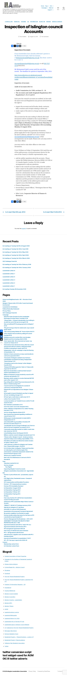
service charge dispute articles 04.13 (14, 412)
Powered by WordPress (43, 671)
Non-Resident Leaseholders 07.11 (13, 404)
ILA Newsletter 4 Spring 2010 (12, 490)
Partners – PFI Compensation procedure (15, 484)
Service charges (8, 465)
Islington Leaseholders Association (17, 671)
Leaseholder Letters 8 (9, 270)
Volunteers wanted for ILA (11, 463)
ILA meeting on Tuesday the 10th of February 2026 (17, 264)
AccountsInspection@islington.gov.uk (27, 64)
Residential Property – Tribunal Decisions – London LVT (19, 637)
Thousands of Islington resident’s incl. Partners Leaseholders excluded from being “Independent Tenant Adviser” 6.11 (18, 359)
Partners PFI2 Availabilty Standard (13, 486)
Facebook (7, 573)
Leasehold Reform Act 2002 (12, 618)
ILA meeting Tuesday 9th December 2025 (14, 289)
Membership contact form (11, 544)
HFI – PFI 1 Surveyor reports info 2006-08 (15, 540)
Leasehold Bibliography (11, 615)
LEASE (6, 609)
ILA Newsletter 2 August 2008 (12, 488)
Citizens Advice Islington (11, 564)
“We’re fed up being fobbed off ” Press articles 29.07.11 (19, 331)
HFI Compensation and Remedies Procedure (16, 482)
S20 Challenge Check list (10, 261)
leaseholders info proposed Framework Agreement (18, 511)
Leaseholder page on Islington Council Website (17, 624)
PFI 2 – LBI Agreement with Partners (14, 532)
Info (51, 6)
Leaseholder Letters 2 (9, 283)
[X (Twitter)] (15, 46)
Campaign (44, 8)
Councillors (9, 21)
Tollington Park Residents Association (15, 643)
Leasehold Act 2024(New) (10, 307)
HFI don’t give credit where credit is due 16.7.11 (17, 397)
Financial (17, 21)
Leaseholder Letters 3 (9, 280)
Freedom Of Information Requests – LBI (15, 584)
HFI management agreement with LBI (14, 528)
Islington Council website (11, 593)
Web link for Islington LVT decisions (14, 507)
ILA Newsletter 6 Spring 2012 (12, 494)
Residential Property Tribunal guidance (15, 640)
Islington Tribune (9, 606)
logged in (23, 228)
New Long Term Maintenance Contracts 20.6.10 (17, 457)
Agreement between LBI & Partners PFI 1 (15, 526)
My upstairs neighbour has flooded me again (16, 513)
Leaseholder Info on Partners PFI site (14, 621)
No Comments (45, 36)
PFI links (6, 496)
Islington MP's (8, 603)
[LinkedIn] (17, 46)
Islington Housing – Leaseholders (13, 600)
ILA (28, 21)
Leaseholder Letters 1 (9, 286)
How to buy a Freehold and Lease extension (16, 530)
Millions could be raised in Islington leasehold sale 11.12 (19, 435)
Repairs (48, 21)
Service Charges (57, 21)
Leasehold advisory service (12, 612)
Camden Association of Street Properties (15, 556)
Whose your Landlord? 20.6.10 (12, 455)
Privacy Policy (7, 311)
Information (34, 21)
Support (50, 10)
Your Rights (8, 467)
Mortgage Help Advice (11, 631)
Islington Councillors (10, 597)
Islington (42, 21)
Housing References (10, 590)
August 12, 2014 (34, 36)
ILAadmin (24, 36)
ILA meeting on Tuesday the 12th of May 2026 (15, 252)
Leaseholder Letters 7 (9, 273)
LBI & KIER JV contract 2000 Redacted (15, 509)
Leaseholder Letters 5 (9, 276)
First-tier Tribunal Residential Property (15, 576)
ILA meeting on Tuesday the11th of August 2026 (16, 246)
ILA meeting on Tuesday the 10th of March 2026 (16, 258)
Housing (23, 21)
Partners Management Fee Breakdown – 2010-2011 (18, 519)
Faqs (46, 6)
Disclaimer (7, 459)
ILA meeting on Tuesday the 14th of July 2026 (15, 249)
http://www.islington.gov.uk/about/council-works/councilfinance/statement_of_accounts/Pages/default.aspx (33, 77)
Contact (5, 542)
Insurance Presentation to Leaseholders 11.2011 (17, 538)
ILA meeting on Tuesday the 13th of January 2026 (17, 267)
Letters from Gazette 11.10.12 (12, 399)
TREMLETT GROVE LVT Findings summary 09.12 (17, 505)
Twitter (6, 646)
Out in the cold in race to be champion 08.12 (16, 406)
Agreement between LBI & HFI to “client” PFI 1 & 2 (17, 524)
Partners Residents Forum (11, 634)
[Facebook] (12, 46)
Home (42, 6)
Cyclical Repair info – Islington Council (14, 567)
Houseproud (8, 587)
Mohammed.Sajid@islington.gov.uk (27, 58)
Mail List (51, 8)
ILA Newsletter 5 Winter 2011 (12, 492)
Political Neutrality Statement (11, 309)
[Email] (20, 46)
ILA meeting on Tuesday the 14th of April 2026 (16, 255)
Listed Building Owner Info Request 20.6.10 (16, 433)
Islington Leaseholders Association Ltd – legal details (19, 471)
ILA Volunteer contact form (11, 546)
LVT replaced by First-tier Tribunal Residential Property (19, 627)
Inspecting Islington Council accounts (14, 469)
